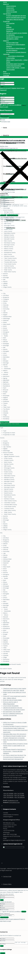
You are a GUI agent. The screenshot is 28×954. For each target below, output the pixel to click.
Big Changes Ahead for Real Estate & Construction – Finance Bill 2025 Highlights (14, 751)
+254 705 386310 (8, 797)
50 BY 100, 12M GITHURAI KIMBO (12, 700)
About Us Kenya (11, 6)
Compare (3, 953)
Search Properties (5, 664)
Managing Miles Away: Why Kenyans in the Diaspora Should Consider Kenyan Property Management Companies (14, 736)
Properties (6, 21)
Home (5, 2)
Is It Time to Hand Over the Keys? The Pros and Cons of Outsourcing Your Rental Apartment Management (14, 757)
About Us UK (10, 8)
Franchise (6, 75)
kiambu (2, 146)
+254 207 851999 (8, 793)
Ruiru (6, 146)
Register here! (4, 919)
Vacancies (6, 54)
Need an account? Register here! (10, 88)
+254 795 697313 (8, 795)
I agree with (11, 105)
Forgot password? (14, 919)
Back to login (7, 921)
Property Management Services (16, 16)
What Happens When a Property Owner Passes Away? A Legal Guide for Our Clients (15, 745)
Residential (9, 31)
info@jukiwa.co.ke (12, 800)
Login (2, 86)
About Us (6, 4)
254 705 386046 (20, 797)
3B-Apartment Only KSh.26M (12, 712)
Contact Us (6, 73)
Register (24, 105)
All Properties (10, 23)
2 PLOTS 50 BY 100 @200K (10, 706)
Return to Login (4, 118)
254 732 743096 (19, 795)
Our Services (7, 14)
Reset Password (4, 115)
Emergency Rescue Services (14, 19)
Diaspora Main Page (12, 43)
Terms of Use (7, 876)
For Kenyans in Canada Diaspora (16, 52)
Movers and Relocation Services (16, 17)
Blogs (4, 71)
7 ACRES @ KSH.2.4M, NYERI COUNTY (14, 710)
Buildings (8, 27)
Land (7, 25)
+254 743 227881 (19, 793)
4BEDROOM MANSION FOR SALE (12, 708)
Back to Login (4, 107)
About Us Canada (11, 12)
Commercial (10, 29)
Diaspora (6, 41)
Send (2, 946)
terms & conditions (15, 105)
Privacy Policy (7, 884)
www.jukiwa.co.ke (14, 802)
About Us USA (10, 10)
